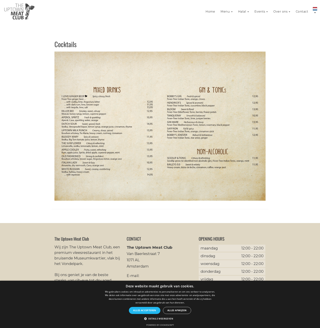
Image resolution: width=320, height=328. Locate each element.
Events (260, 11)
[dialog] (160, 304)
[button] (160, 319)
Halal (242, 11)
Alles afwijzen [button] (177, 310)
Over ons (280, 11)
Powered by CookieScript (160, 325)
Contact (302, 11)
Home (210, 11)
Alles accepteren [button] (144, 310)
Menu (226, 11)
